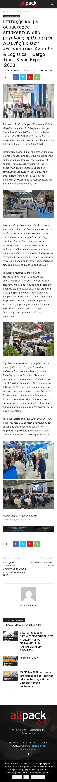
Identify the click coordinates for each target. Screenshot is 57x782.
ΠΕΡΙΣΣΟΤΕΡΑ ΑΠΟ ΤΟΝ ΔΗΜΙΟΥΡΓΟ (23, 625)
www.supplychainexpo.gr (16, 519)
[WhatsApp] (37, 77)
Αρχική (6, 11)
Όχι (26, 777)
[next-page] (10, 694)
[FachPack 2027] (10, 661)
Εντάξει (17, 777)
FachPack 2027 (29, 657)
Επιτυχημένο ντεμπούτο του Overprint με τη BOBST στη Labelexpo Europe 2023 (14, 569)
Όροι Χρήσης (38, 777)
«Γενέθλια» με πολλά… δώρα (42, 564)
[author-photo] (28, 601)
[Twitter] (23, 77)
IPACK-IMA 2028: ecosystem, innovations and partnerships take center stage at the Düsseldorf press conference (37, 679)
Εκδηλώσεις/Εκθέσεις (21, 11)
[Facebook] (16, 77)
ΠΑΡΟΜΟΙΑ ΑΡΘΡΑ (14, 620)
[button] (5, 4)
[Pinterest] (30, 77)
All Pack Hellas (13, 70)
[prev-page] (5, 694)
